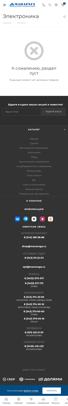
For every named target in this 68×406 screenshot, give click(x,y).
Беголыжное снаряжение (34, 148)
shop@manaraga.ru (34, 246)
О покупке (34, 200)
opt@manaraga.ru (34, 266)
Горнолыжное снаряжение (34, 161)
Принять (51, 390)
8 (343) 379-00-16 (34, 320)
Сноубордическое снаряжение (34, 166)
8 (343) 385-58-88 (34, 237)
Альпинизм (34, 152)
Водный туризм (34, 189)
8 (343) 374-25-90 (34, 298)
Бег (34, 180)
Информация (34, 209)
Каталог (34, 129)
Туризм (34, 143)
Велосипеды (34, 170)
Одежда (34, 138)
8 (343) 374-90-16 (34, 305)
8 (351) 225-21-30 (34, 334)
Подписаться (54, 111)
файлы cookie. (31, 390)
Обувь (34, 157)
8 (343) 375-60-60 (34, 313)
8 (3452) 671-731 (34, 284)
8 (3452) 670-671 (34, 278)
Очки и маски (34, 175)
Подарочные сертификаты (34, 193)
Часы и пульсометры (34, 184)
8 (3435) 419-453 (34, 347)
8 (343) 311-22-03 (34, 257)
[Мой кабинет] (56, 5)
